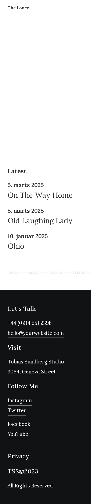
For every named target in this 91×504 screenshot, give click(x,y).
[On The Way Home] (45, 191)
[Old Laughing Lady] (45, 216)
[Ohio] (45, 242)
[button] (36, 333)
